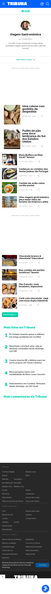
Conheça (42, 565)
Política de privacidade (34, 547)
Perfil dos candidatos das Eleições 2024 (7, 482)
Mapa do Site (30, 554)
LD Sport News (31, 518)
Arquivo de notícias (32, 501)
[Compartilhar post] (42, 116)
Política (28, 490)
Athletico (5, 522)
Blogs (25, 11)
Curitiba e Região (8, 472)
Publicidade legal (8, 547)
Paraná (4, 475)
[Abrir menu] (3, 4)
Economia (5, 494)
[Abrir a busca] (47, 4)
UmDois (5, 518)
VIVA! (4, 511)
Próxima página (8, 314)
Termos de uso (7, 550)
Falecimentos (7, 497)
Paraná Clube (7, 526)
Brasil (28, 475)
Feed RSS (5, 558)
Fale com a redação (9, 543)
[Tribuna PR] (26, 577)
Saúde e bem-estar (32, 497)
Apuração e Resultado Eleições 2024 (19, 482)
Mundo (4, 490)
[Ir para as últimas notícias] (42, 4)
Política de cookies (32, 550)
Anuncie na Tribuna (33, 543)
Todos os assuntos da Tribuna (12, 501)
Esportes (29, 515)
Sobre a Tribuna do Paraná (11, 539)
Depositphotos (7, 529)
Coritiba (16, 522)
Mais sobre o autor (24, 60)
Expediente (30, 539)
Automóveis (30, 494)
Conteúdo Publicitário (9, 554)
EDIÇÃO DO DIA (7, 515)
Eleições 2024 (31, 472)
